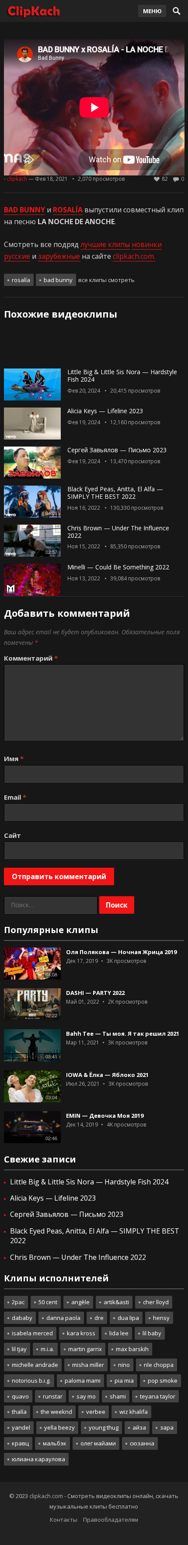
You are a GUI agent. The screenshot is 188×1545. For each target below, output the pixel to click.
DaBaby (22, 1318)
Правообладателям (110, 1520)
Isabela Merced (32, 1333)
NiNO (124, 1365)
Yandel (21, 1427)
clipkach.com (46, 1496)
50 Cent (47, 1302)
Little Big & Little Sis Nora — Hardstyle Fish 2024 (122, 375)
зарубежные (59, 256)
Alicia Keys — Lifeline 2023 (105, 411)
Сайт (12, 835)
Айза (139, 1427)
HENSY (161, 1318)
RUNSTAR (53, 1396)
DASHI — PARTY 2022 (95, 993)
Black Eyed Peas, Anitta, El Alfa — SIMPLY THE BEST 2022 (115, 493)
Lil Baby (152, 1333)
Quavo (20, 1396)
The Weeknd (56, 1412)
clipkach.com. (134, 256)
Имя (14, 758)
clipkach (17, 178)
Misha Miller (88, 1365)
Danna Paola (63, 1318)
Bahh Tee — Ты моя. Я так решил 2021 (122, 1033)
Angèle (80, 1302)
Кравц (20, 1443)
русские (17, 256)
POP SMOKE (163, 1380)
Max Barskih (132, 1349)
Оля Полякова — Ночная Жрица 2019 (121, 952)
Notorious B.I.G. (31, 1380)
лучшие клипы (105, 244)
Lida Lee (119, 1333)
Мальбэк (54, 1443)
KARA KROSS (81, 1333)
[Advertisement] (94, 347)
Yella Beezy (59, 1427)
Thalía (19, 1412)
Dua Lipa (128, 1318)
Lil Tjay (19, 1349)
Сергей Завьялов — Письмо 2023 (117, 450)
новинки (147, 244)
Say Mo (86, 1396)
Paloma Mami (83, 1380)
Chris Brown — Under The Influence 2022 (118, 532)
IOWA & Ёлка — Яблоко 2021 (107, 1075)
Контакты (63, 1520)
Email (15, 797)
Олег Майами (98, 1443)
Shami (118, 1396)
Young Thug (103, 1427)
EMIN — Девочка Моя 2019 (104, 1115)
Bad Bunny (58, 280)
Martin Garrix (85, 1349)
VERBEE (95, 1412)
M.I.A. (47, 1349)
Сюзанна (142, 1443)
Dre (99, 1318)
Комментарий (31, 658)
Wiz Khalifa (133, 1412)
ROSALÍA (21, 280)
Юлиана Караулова (38, 1459)
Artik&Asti (116, 1302)
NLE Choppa (159, 1365)
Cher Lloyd (156, 1302)
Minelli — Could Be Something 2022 (118, 567)
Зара (167, 1427)
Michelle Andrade (35, 1365)
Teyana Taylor (157, 1396)
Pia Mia (124, 1380)
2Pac (18, 1302)
